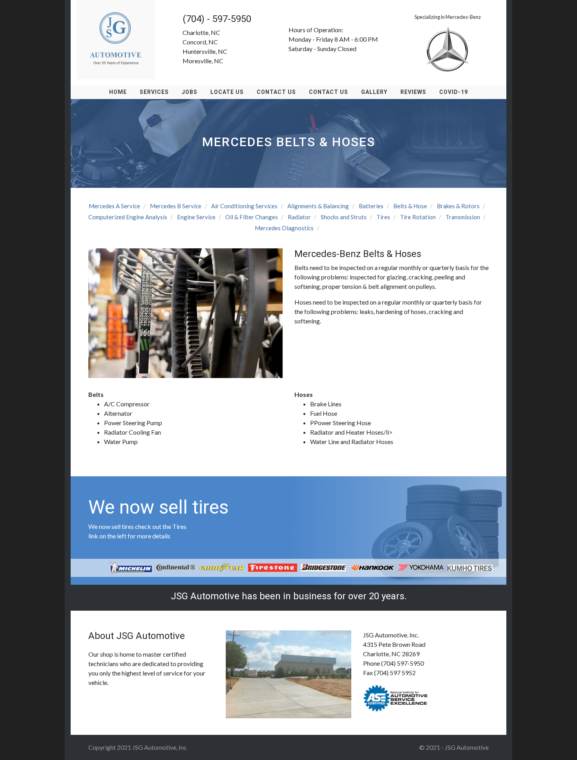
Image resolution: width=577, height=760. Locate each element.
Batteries (371, 205)
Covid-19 (453, 92)
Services (154, 92)
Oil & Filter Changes (251, 216)
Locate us (227, 92)
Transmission (463, 216)
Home (118, 92)
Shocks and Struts (344, 216)
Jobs (189, 92)
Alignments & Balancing (318, 205)
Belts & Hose (410, 205)
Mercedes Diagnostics (284, 227)
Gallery (374, 92)
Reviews (413, 92)
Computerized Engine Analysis (127, 216)
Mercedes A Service (114, 205)
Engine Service (196, 216)
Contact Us (276, 92)
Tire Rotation (418, 216)
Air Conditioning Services (244, 205)
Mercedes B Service (175, 205)
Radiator (299, 216)
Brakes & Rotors (458, 205)
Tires (383, 216)
